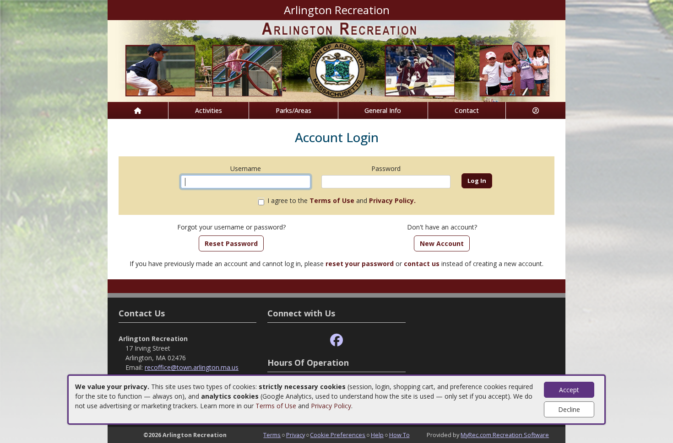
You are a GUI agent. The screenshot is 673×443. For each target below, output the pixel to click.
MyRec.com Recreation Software (505, 435)
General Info (382, 110)
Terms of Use (275, 405)
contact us (422, 263)
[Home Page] (138, 110)
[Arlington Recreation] (336, 60)
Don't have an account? (442, 227)
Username (245, 168)
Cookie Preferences (337, 435)
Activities (208, 110)
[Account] (535, 110)
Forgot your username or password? (231, 227)
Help (377, 435)
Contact (467, 110)
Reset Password (231, 243)
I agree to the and (341, 200)
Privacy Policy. (392, 200)
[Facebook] (336, 340)
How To (399, 435)
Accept (569, 389)
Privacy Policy (331, 405)
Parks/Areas (293, 110)
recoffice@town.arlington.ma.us (192, 367)
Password (386, 168)
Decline (569, 409)
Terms (272, 435)
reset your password (360, 263)
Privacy (295, 435)
